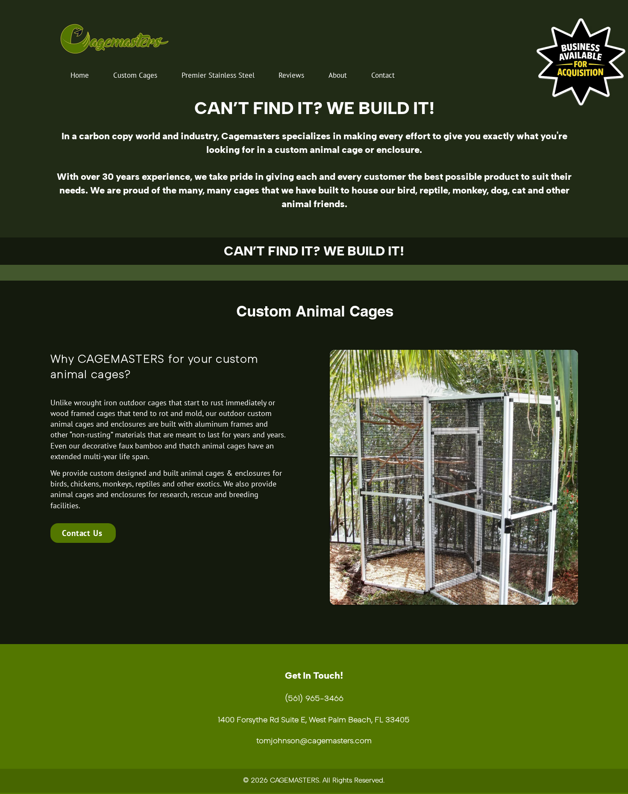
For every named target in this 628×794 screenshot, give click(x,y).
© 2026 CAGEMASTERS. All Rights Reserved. (313, 780)
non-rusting (91, 434)
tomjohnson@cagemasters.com (314, 740)
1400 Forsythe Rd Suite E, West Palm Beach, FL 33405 (314, 719)
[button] (135, 75)
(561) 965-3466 (314, 698)
